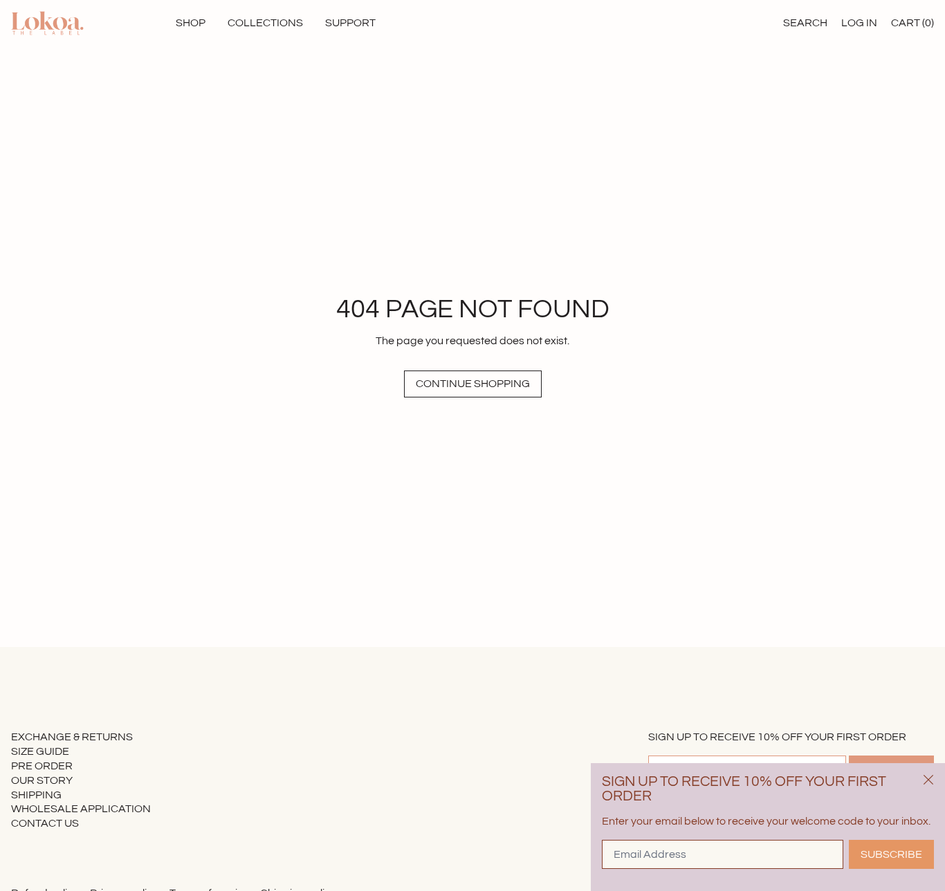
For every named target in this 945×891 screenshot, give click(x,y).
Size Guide (40, 751)
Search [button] (805, 22)
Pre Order (42, 765)
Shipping (36, 794)
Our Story (42, 780)
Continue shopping (473, 383)
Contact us (45, 823)
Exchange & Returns (72, 736)
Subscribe (891, 854)
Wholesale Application (81, 808)
